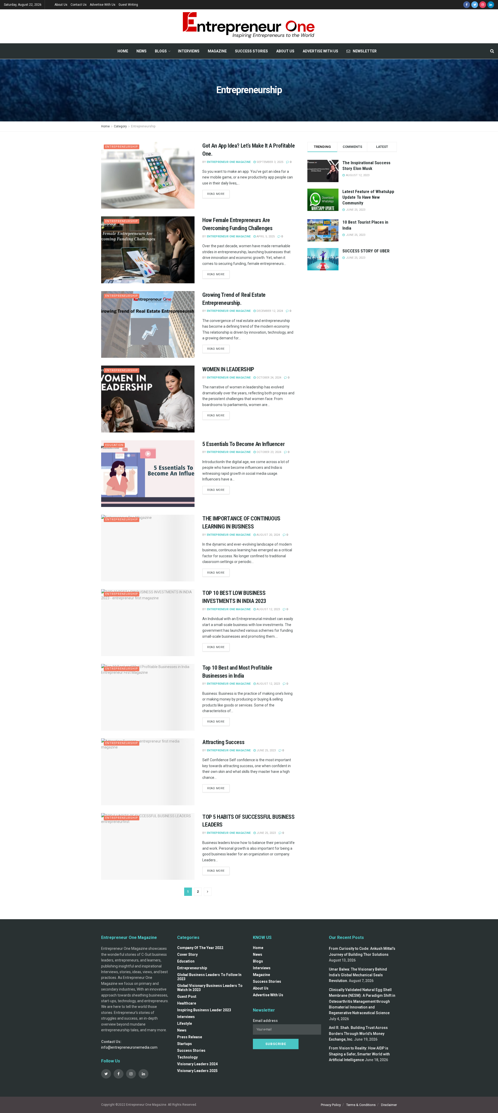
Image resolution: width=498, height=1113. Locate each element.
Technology (187, 1057)
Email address (265, 1021)
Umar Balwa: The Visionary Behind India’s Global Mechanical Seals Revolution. (358, 975)
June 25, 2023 (266, 750)
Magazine (217, 51)
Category (120, 126)
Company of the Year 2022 (200, 948)
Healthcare (186, 1003)
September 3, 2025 (269, 162)
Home (122, 51)
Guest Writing (128, 4)
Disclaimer (389, 1105)
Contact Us (79, 4)
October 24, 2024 (268, 377)
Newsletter (365, 51)
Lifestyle (184, 1023)
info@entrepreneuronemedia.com (129, 1047)
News (141, 51)
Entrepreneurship (143, 126)
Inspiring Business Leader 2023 (204, 1010)
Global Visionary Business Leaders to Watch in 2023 (210, 988)
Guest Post (186, 996)
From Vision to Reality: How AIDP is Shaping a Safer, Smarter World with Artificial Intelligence (359, 1054)
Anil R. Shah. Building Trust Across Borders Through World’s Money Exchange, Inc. (358, 1033)
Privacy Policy (331, 1105)
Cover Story (187, 954)
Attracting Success (223, 742)
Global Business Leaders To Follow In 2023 (209, 977)
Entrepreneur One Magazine (229, 162)
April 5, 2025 (265, 236)
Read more (216, 194)
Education (114, 445)
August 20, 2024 (268, 535)
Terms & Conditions (361, 1105)
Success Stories (251, 51)
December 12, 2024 (269, 311)
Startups (184, 1044)
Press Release (189, 1037)
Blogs (161, 51)
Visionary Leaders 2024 (197, 1064)
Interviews (188, 51)
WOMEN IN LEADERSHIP (228, 369)
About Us (60, 4)
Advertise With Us (102, 4)
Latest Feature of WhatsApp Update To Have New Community (368, 197)
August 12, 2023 (268, 609)
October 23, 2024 (268, 452)
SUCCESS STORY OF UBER (366, 250)
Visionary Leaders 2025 (197, 1071)
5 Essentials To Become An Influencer (243, 444)
